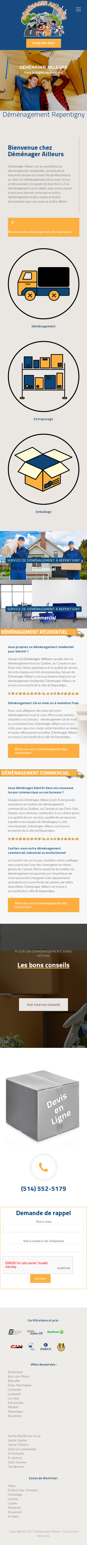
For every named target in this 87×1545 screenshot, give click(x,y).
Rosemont (15, 1512)
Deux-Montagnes (20, 1385)
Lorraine (13, 1398)
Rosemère (15, 1416)
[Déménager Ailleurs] (43, 18)
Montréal (14, 1507)
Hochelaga (15, 1494)
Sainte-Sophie (17, 1440)
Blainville (14, 1381)
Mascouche (15, 1403)
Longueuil (14, 1394)
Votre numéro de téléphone (43, 1241)
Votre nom (43, 1221)
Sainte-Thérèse (18, 1444)
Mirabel (13, 1407)
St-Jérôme (15, 1458)
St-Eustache (16, 1453)
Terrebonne (16, 1466)
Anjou (12, 1486)
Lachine (13, 1499)
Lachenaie (14, 1389)
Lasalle (12, 1503)
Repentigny (15, 1411)
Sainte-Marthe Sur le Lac (24, 1436)
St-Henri (13, 1516)
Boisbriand (15, 1372)
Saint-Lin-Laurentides (22, 1449)
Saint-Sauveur (17, 1462)
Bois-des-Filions (18, 1376)
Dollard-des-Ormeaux (23, 1490)
